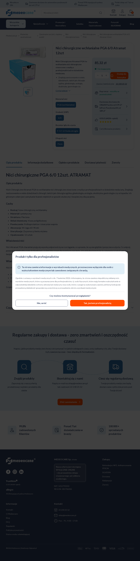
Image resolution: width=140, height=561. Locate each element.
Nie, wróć (41, 303)
